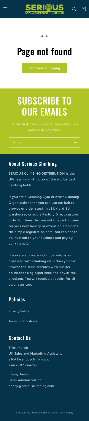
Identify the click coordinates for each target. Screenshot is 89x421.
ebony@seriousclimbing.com (31, 386)
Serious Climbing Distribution (38, 413)
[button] (5, 9)
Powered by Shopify (63, 413)
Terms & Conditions (23, 321)
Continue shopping (44, 68)
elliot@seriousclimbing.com (30, 359)
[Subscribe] (75, 142)
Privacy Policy (19, 311)
